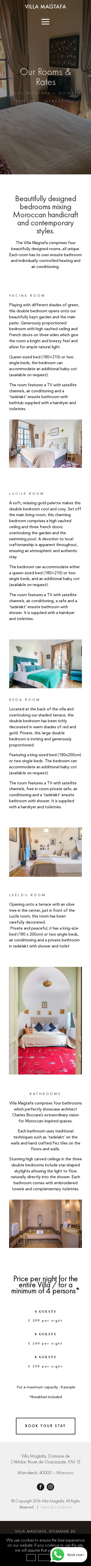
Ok (31, 1557)
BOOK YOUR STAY (45, 1425)
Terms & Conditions (56, 1507)
